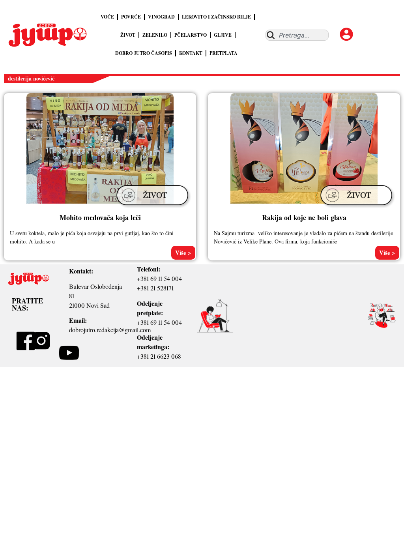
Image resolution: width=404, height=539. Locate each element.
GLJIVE (223, 35)
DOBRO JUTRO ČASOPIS (143, 53)
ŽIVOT (127, 35)
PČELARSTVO (190, 35)
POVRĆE (131, 16)
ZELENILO (154, 35)
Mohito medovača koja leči (100, 217)
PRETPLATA (223, 53)
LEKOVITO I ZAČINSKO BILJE (216, 16)
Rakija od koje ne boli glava (304, 217)
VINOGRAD (161, 16)
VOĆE (107, 16)
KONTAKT (190, 53)
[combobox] (297, 35)
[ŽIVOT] (153, 207)
